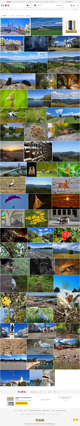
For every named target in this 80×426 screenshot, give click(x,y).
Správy (19, 2)
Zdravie (31, 2)
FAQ (45, 392)
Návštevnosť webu (46, 410)
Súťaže (53, 410)
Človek (6, 9)
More (67, 9)
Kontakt (50, 392)
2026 (36, 9)
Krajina (55, 9)
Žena (34, 2)
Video (48, 2)
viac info (53, 424)
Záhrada (41, 2)
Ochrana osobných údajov (60, 410)
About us (22, 414)
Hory (59, 9)
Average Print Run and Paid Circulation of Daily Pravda (35, 414)
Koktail (28, 2)
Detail (11, 9)
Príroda (40, 9)
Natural (44, 9)
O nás (16, 410)
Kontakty (20, 410)
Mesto (20, 9)
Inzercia (25, 410)
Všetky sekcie (68, 1)
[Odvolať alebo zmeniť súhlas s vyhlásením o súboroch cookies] (74, 420)
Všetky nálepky (75, 9)
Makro (31, 9)
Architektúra (26, 9)
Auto (26, 2)
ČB (2, 9)
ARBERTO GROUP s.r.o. (51, 423)
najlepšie (4, 15)
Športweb (22, 2)
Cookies (48, 414)
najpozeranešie (21, 15)
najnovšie (12, 15)
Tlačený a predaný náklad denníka (34, 410)
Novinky (40, 392)
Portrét (15, 9)
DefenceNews (52, 2)
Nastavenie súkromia (56, 414)
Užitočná (44, 2)
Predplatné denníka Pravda (21, 403)
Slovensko (50, 9)
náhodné (29, 15)
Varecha (37, 2)
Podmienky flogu (33, 392)
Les (63, 9)
